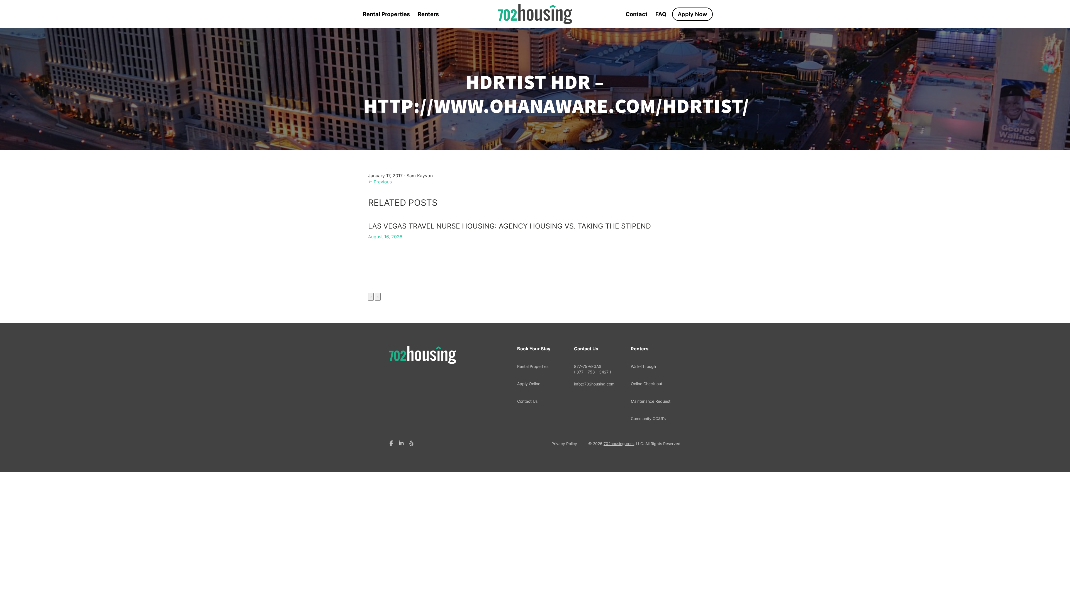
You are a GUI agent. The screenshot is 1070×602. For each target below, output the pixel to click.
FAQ (661, 14)
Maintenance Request (650, 401)
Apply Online (528, 383)
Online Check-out (646, 383)
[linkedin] (401, 443)
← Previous (380, 182)
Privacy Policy (564, 443)
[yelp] (411, 443)
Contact (637, 14)
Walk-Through (643, 366)
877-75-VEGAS (592, 369)
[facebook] (391, 443)
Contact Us (527, 401)
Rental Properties (386, 14)
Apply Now (692, 14)
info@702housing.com (594, 384)
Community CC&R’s (648, 418)
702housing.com (619, 443)
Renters (428, 14)
